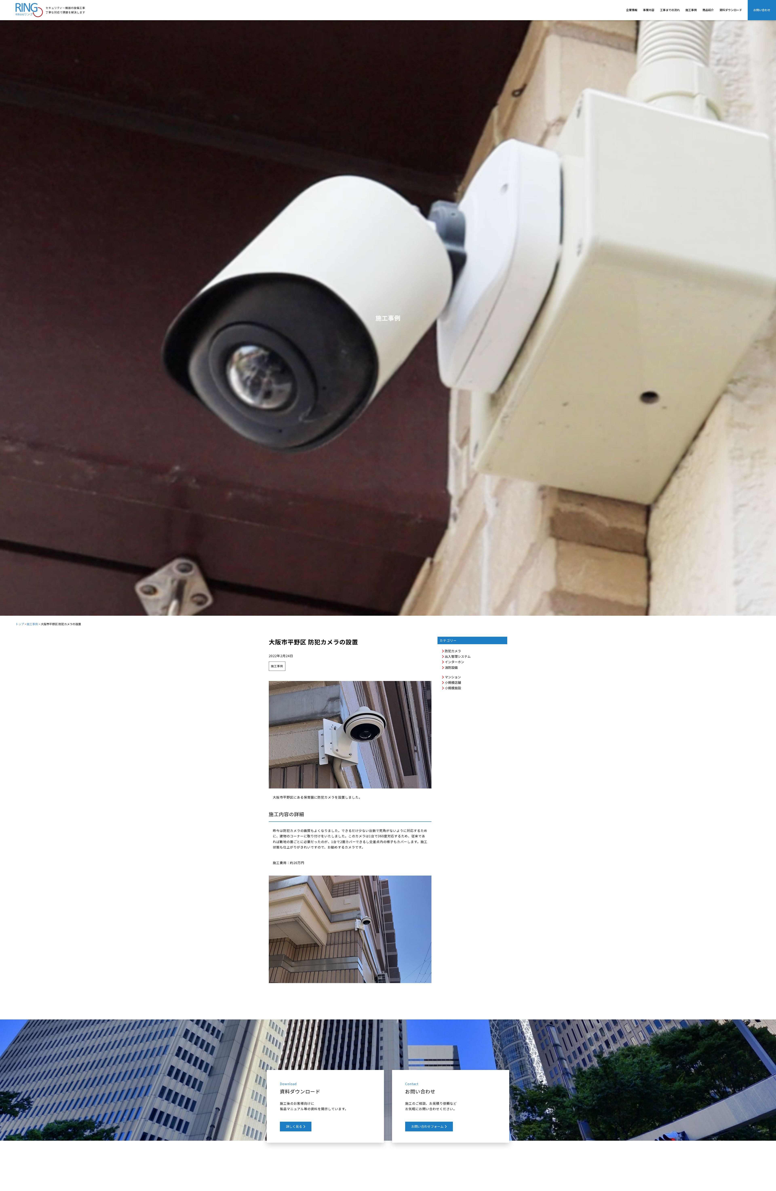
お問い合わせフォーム (427, 1126)
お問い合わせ (761, 10)
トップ (20, 624)
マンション (452, 677)
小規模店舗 (452, 682)
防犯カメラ (452, 650)
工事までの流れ (670, 10)
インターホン (454, 661)
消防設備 (451, 667)
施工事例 (691, 10)
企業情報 (631, 10)
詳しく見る (294, 1126)
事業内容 (648, 10)
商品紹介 (708, 10)
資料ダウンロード (730, 10)
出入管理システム (457, 656)
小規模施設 (452, 687)
